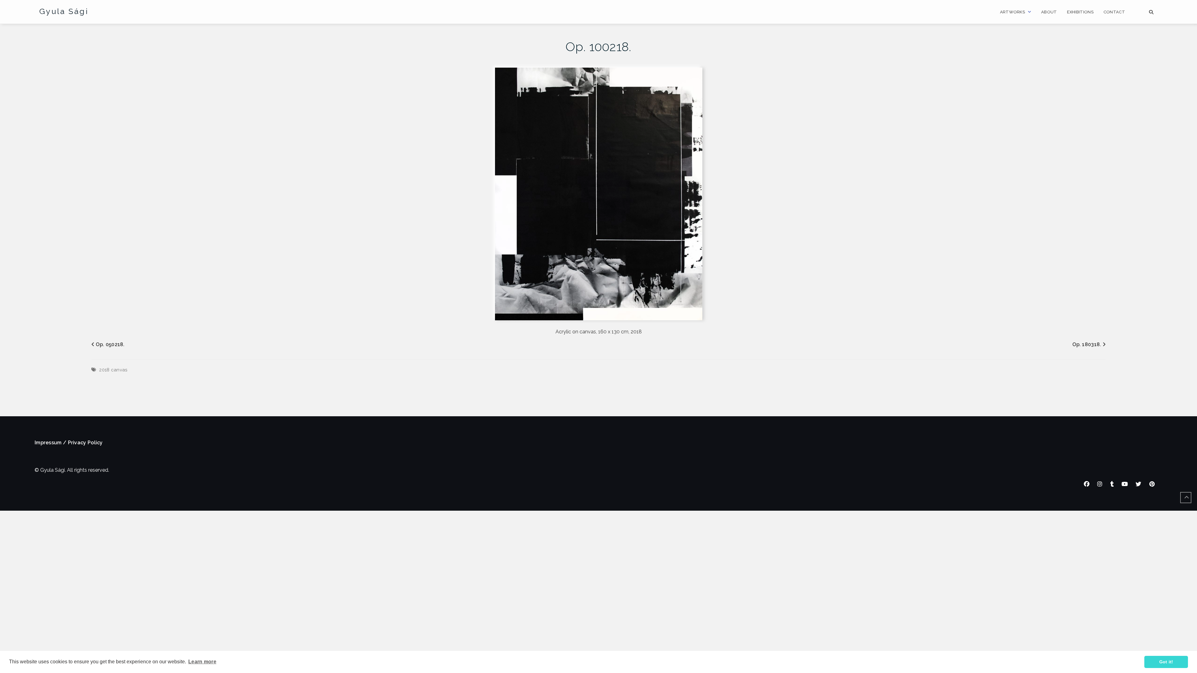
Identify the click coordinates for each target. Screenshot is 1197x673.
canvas (119, 370)
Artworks (1012, 12)
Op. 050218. (110, 344)
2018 (104, 370)
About (1049, 12)
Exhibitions (1080, 12)
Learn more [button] (202, 661)
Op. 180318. (1086, 344)
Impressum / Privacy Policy (69, 443)
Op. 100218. (598, 46)
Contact (1114, 12)
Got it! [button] (1166, 661)
